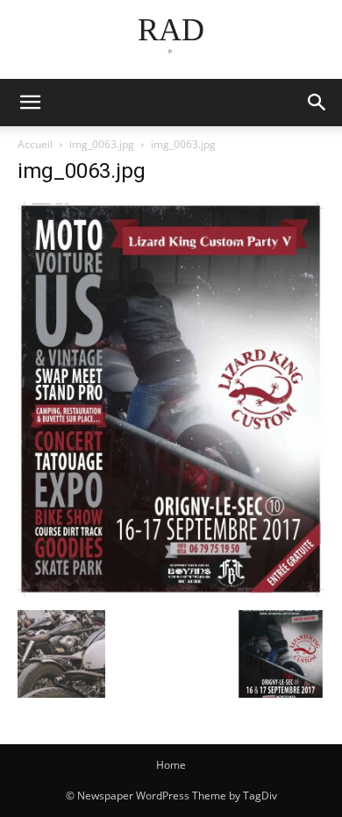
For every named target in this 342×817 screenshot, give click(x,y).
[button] (317, 102)
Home (171, 764)
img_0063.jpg (101, 144)
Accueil (35, 144)
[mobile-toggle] (30, 102)
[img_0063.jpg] (171, 592)
